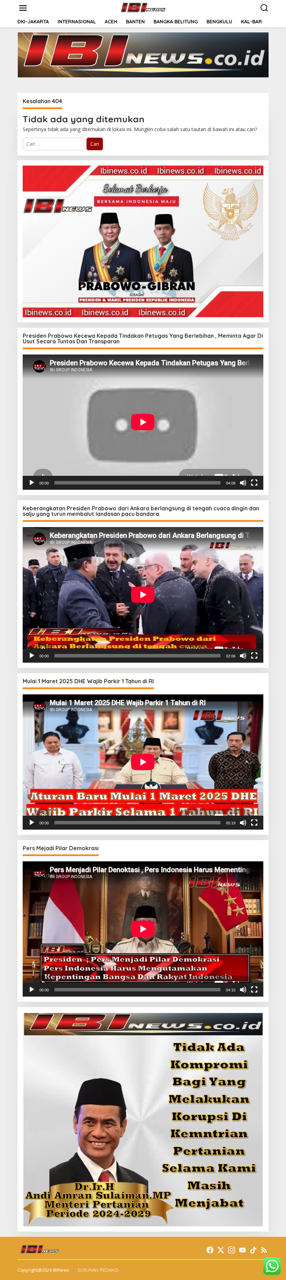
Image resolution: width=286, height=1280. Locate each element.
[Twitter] (220, 1250)
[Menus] (23, 8)
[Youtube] (242, 1250)
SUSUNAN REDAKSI (98, 1270)
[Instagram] (231, 1250)
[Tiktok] (253, 1250)
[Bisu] (243, 482)
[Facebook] (209, 1250)
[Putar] (31, 482)
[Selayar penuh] (254, 482)
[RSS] (264, 1250)
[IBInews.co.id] (144, 7)
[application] (143, 422)
